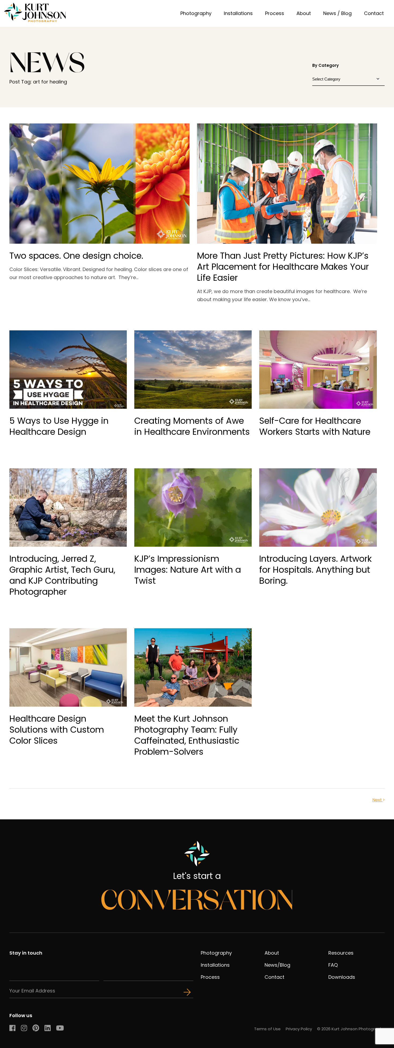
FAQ (333, 965)
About (303, 13)
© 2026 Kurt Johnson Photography (351, 1029)
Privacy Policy (299, 1029)
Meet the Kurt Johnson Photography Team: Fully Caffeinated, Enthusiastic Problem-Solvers (186, 735)
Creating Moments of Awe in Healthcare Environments (192, 426)
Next (377, 800)
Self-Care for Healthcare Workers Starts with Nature (314, 426)
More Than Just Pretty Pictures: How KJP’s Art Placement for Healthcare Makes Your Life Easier (283, 267)
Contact (374, 13)
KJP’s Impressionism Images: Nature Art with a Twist (187, 570)
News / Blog (337, 13)
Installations (238, 13)
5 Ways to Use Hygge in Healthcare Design (59, 426)
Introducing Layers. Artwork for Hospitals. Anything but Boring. (315, 570)
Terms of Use (267, 1029)
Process (274, 13)
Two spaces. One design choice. (76, 256)
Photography (195, 13)
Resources (341, 953)
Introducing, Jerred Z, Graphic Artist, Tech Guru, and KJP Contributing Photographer (62, 575)
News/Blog (277, 965)
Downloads (341, 977)
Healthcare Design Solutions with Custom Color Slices (56, 730)
